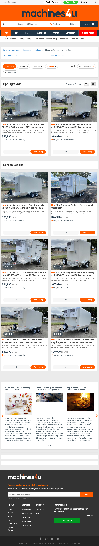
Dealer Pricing (26, 517)
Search (88, 24)
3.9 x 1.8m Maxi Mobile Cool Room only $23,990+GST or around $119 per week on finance (23, 126)
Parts (28, 33)
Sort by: (73, 66)
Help (37, 513)
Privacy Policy (38, 543)
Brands (55, 33)
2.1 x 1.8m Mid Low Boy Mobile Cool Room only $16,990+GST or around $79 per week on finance (24, 274)
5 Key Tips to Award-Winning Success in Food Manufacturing (17, 389)
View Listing (38, 152)
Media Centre (26, 521)
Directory (70, 33)
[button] (48, 445)
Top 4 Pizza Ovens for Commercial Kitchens (76, 389)
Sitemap (51, 543)
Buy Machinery (27, 510)
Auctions (41, 33)
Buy (6, 33)
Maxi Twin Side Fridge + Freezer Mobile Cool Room (72, 206)
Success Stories (11, 529)
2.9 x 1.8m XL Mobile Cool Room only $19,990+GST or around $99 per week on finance (71, 126)
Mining (28, 39)
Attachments (64, 39)
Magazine (11, 516)
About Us (11, 520)
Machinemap (63, 543)
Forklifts (74, 39)
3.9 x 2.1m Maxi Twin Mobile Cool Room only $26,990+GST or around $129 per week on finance (72, 341)
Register (11, 512)
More (82, 39)
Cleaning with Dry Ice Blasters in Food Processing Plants (49, 389)
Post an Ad (70, 2)
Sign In (84, 2)
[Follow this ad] (16, 152)
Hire (16, 33)
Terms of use (23, 543)
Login (10, 509)
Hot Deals (89, 33)
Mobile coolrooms (58, 55)
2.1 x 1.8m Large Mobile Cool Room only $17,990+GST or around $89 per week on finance (72, 274)
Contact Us (40, 510)
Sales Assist (26, 525)
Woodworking (51, 39)
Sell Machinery (27, 513)
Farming (21, 39)
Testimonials (12, 524)
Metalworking (38, 39)
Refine (9, 66)
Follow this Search (73, 84)
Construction (10, 39)
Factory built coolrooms (12, 55)
